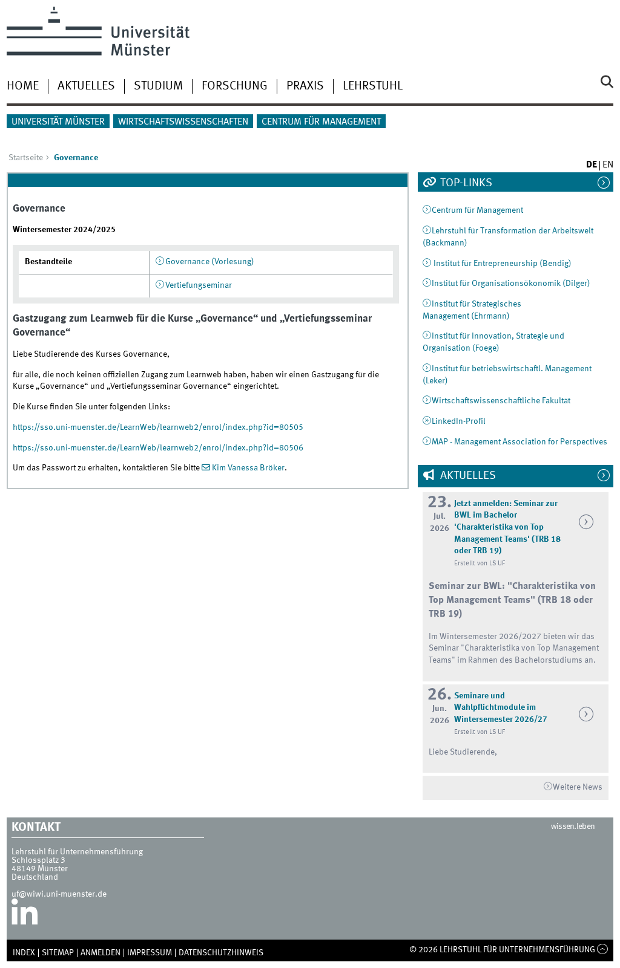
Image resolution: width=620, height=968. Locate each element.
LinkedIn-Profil (459, 421)
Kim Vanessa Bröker (248, 468)
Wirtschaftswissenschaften (183, 122)
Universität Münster (58, 122)
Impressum (149, 953)
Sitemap (58, 953)
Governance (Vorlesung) (209, 262)
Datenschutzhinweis (221, 953)
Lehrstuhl (373, 86)
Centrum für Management (321, 122)
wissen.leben (573, 826)
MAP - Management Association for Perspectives (519, 442)
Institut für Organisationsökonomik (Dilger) (511, 283)
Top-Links (465, 183)
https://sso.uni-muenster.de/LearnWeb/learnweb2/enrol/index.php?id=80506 (158, 448)
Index (24, 953)
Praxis (305, 86)
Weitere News (577, 787)
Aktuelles (86, 86)
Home (23, 86)
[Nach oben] (602, 950)
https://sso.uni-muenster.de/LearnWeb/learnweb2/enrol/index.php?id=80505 (158, 427)
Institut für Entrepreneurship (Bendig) (502, 263)
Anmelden (100, 953)
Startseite (25, 158)
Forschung (235, 86)
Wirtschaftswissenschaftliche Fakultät (501, 401)
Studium (158, 86)
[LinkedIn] (25, 916)
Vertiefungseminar (198, 285)
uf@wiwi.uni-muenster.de (59, 894)
